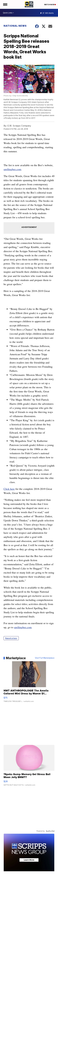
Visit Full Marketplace (44, 658)
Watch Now (49, 4)
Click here (9, 489)
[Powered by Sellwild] (50, 831)
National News (15, 25)
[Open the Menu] (5, 4)
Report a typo (11, 638)
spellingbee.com (12, 169)
